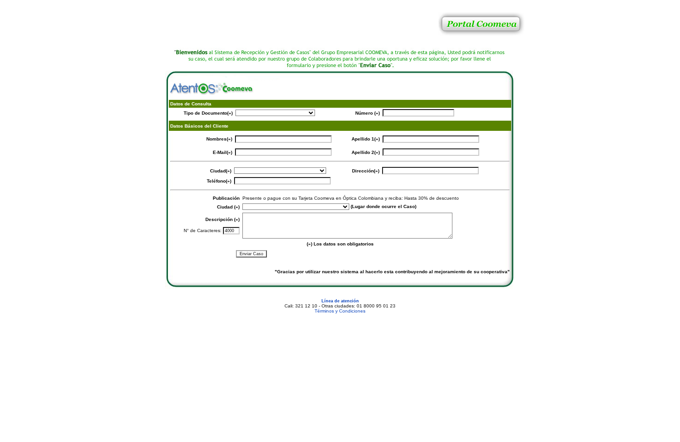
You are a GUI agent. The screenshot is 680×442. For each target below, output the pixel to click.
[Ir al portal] (481, 46)
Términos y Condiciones (340, 310)
